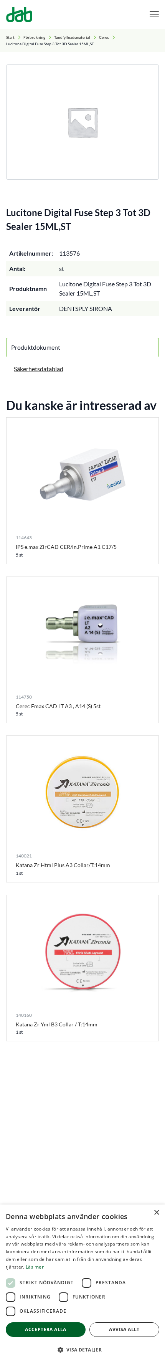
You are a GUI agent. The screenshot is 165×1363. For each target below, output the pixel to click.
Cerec (104, 37)
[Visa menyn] (154, 14)
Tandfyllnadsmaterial (72, 37)
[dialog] (82, 1283)
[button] (82, 1349)
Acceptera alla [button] (45, 1329)
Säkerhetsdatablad (38, 368)
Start (10, 37)
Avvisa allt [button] (124, 1329)
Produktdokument (35, 347)
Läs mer (35, 1267)
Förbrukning (34, 37)
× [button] (156, 1213)
